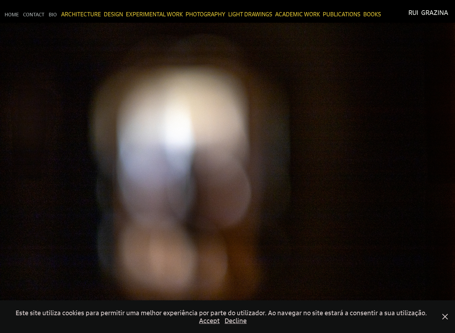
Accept (209, 320)
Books (372, 14)
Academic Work (297, 14)
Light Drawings (250, 14)
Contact (33, 14)
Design (113, 14)
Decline (236, 320)
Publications (341, 14)
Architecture (81, 14)
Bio (53, 14)
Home (12, 14)
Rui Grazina (428, 13)
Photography (205, 14)
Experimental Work (154, 14)
